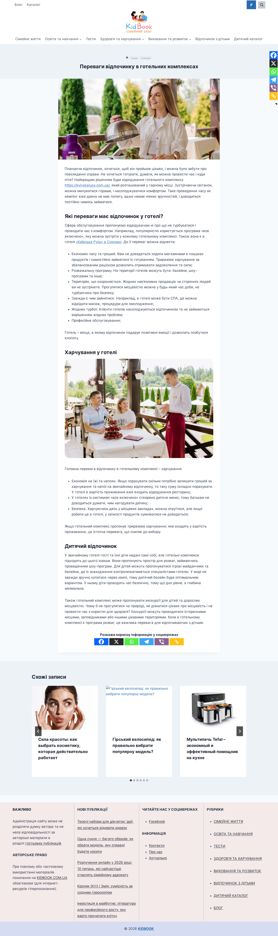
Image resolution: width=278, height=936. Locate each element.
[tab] (131, 780)
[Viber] (161, 641)
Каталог (33, 5)
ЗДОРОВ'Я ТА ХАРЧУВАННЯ (238, 859)
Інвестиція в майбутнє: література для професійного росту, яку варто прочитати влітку (106, 909)
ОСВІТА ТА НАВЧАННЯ (233, 834)
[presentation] (65, 708)
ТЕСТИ (219, 846)
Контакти (156, 846)
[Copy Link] (177, 641)
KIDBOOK (146, 929)
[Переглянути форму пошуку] (261, 5)
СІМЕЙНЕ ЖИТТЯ (228, 821)
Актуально (158, 858)
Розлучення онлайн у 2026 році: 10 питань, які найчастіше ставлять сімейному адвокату (104, 868)
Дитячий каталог (248, 39)
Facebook (157, 821)
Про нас (155, 852)
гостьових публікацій (43, 843)
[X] (116, 641)
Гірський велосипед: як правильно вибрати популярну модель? (137, 745)
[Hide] (276, 104)
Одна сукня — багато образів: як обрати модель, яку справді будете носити (105, 845)
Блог (19, 5)
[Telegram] (146, 641)
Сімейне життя (28, 39)
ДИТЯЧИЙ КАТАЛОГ (231, 896)
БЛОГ (218, 908)
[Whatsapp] (131, 641)
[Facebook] (101, 641)
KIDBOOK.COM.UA (52, 878)
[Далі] (239, 731)
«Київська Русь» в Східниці (98, 242)
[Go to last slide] (38, 731)
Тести (91, 39)
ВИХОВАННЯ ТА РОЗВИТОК (237, 871)
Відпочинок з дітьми (212, 39)
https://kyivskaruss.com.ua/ (87, 185)
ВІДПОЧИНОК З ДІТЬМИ (234, 883)
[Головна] (127, 57)
